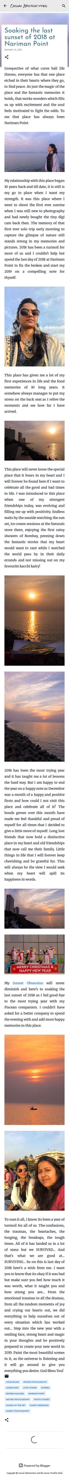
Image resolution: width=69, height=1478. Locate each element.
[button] (6, 57)
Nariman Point (36, 1393)
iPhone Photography (35, 1382)
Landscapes (12, 1387)
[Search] (64, 5)
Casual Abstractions (28, 5)
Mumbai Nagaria (15, 1393)
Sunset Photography (17, 1410)
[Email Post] (6, 1377)
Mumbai (45, 1387)
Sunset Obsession (28, 983)
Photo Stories (41, 1399)
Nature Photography (18, 1399)
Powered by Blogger (36, 1465)
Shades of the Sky (15, 1405)
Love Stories (30, 1387)
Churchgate (12, 1382)
